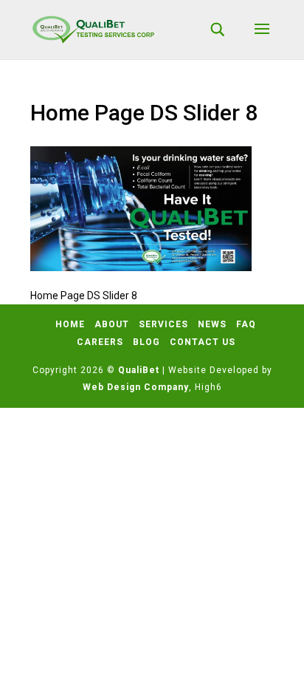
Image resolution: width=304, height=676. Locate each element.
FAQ (246, 324)
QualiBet (138, 370)
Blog (146, 342)
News (212, 324)
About (111, 324)
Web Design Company (136, 387)
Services (163, 324)
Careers (100, 342)
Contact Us (202, 342)
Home (70, 324)
